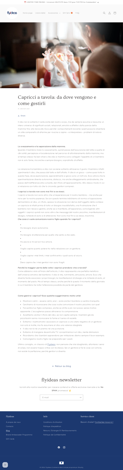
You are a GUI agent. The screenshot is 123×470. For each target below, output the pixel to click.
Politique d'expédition (52, 426)
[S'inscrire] (80, 397)
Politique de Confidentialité (54, 435)
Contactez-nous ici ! (104, 422)
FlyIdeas (48, 467)
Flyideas (51, 344)
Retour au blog (63, 366)
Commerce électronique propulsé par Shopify (67, 467)
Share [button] (23, 116)
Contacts (9, 426)
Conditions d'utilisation (52, 422)
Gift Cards (10, 439)
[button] (54, 12)
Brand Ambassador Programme (19, 435)
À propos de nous (13, 422)
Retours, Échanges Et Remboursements (60, 430)
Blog (8, 430)
